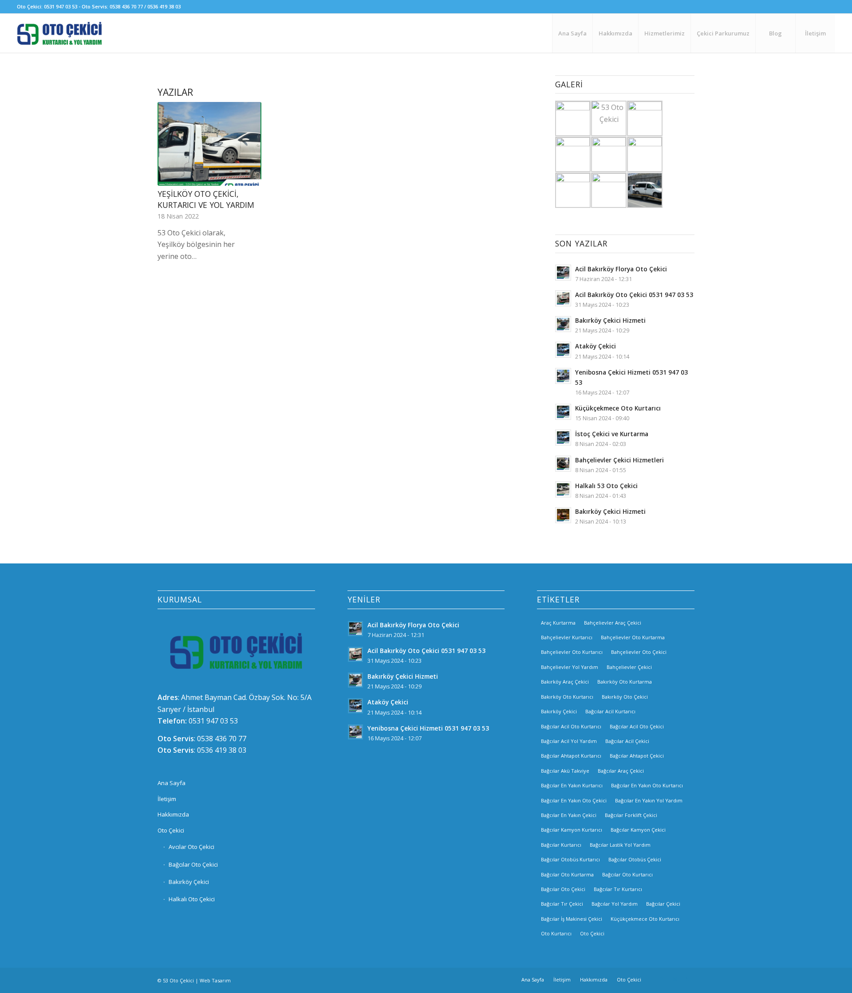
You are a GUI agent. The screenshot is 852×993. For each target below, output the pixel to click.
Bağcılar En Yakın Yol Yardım (648, 800)
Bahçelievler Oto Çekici (639, 652)
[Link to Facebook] (661, 979)
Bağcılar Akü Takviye (565, 770)
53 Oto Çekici (178, 980)
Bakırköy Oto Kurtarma (624, 681)
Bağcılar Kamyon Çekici (638, 829)
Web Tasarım (215, 980)
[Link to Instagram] (674, 979)
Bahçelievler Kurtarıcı (566, 637)
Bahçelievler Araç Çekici (612, 622)
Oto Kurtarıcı (556, 933)
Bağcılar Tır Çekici (562, 903)
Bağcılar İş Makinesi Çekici (571, 918)
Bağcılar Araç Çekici (621, 770)
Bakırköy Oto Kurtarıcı (567, 696)
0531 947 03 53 (213, 721)
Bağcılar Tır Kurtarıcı (618, 889)
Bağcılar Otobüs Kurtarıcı (570, 859)
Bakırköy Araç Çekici (565, 681)
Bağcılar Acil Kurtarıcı (610, 711)
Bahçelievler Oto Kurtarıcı (572, 652)
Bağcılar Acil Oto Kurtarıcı (571, 726)
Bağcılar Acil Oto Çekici (637, 726)
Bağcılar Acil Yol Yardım (569, 741)
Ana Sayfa (171, 783)
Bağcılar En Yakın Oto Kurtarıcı (647, 785)
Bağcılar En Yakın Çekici (568, 815)
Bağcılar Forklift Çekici (631, 815)
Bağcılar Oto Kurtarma (567, 874)
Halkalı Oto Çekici (192, 899)
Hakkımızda (173, 814)
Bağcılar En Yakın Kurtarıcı (572, 785)
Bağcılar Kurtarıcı (561, 844)
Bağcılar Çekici (663, 903)
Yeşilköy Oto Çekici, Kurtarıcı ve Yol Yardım (206, 199)
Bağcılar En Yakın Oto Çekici (574, 800)
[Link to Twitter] (687, 979)
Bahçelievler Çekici (629, 667)
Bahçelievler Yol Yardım (569, 667)
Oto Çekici (171, 830)
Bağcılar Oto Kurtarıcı (627, 874)
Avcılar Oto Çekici (191, 847)
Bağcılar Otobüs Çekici (634, 859)
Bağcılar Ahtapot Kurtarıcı (571, 755)
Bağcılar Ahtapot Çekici (637, 755)
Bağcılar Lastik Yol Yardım (620, 844)
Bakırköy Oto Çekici (625, 696)
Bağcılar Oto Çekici (193, 864)
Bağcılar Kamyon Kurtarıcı (571, 829)
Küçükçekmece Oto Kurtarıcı (645, 918)
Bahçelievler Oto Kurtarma (633, 637)
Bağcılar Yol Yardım (615, 903)
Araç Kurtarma (558, 622)
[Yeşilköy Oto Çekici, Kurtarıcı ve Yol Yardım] (209, 144)
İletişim (167, 799)
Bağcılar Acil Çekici (627, 741)
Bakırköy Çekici (189, 882)
